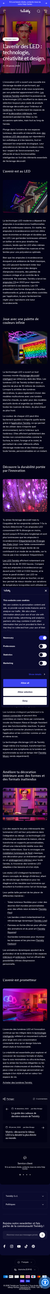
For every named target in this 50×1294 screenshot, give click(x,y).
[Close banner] (46, 591)
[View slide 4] (30, 1174)
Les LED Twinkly (11, 561)
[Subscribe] (42, 1235)
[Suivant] (46, 3)
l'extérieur (7, 110)
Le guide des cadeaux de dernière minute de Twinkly (25, 1115)
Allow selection (25, 692)
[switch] (43, 646)
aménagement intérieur (20, 860)
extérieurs (20, 957)
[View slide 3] (26, 1174)
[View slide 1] (20, 1174)
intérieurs (7, 957)
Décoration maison (11, 39)
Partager (10, 1099)
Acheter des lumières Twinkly (18, 1083)
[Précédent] (4, 3)
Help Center (27, 4)
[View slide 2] (23, 1174)
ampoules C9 (9, 282)
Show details (35, 674)
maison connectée (12, 716)
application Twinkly (21, 423)
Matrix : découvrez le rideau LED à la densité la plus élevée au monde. (21, 1135)
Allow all (25, 683)
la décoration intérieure (20, 114)
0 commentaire (41, 1099)
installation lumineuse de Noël (18, 853)
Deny (25, 701)
